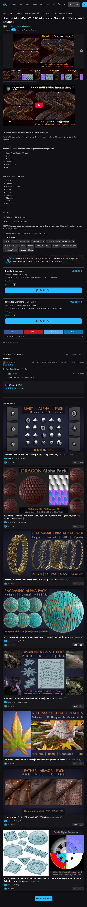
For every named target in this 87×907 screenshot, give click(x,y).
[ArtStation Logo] (5, 4)
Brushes (8, 30)
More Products (43, 898)
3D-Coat (7, 246)
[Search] (54, 4)
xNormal (23, 250)
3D (73, 241)
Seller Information (23, 26)
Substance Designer (68, 246)
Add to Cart (45, 290)
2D (13, 241)
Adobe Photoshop (23, 241)
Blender (15, 246)
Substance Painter (63, 241)
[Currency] (64, 4)
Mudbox (56, 246)
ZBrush (22, 246)
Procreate (50, 241)
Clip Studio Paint (38, 241)
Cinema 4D (40, 246)
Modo (48, 246)
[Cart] (59, 4)
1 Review (20, 388)
